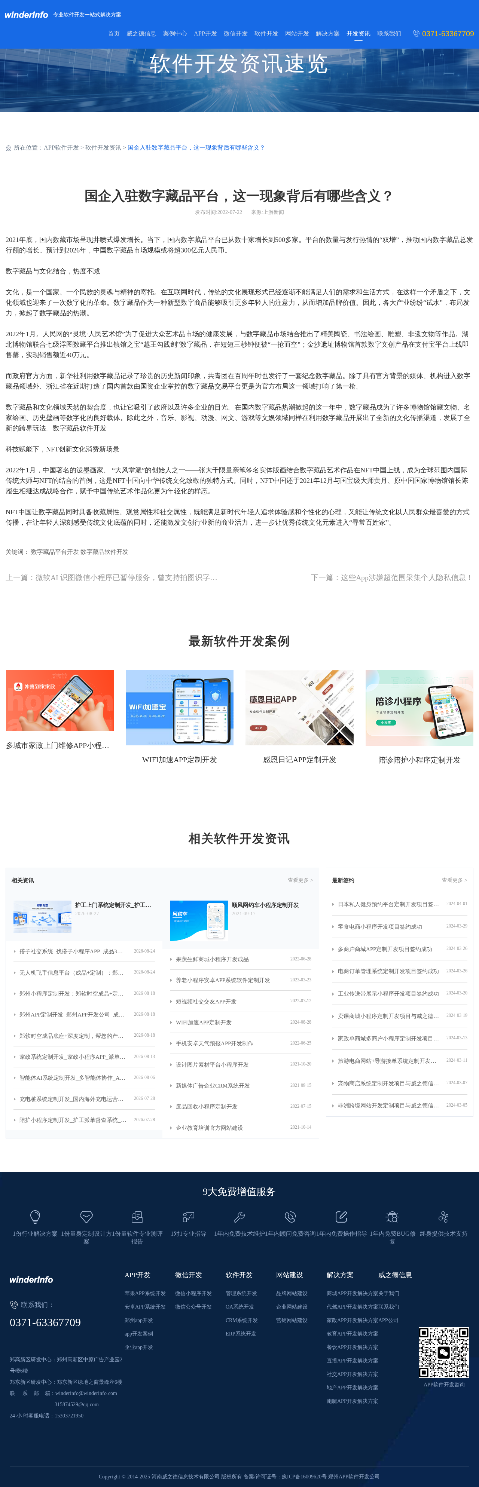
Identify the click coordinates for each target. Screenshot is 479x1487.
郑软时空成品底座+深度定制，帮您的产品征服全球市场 (72, 1036)
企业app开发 (139, 1347)
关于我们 (388, 1293)
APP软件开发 (61, 147)
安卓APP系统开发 (145, 1307)
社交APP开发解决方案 (352, 1374)
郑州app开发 (139, 1320)
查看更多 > (300, 880)
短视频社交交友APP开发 (206, 1002)
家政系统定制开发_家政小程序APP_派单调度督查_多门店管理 (72, 1057)
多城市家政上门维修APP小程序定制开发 (60, 745)
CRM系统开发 (242, 1320)
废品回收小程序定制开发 (207, 1107)
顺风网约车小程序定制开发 (265, 905)
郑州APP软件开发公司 (354, 1477)
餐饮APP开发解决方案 (352, 1347)
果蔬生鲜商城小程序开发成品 (212, 959)
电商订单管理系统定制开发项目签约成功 (388, 971)
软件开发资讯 (103, 147)
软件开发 (266, 33)
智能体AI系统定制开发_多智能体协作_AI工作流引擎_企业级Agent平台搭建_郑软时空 (72, 1078)
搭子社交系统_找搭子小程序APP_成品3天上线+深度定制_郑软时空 (72, 951)
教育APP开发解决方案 (352, 1334)
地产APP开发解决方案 (352, 1388)
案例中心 (175, 33)
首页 (114, 33)
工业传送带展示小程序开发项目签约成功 (388, 994)
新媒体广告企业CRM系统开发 (213, 1086)
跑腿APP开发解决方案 (352, 1401)
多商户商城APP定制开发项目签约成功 (385, 949)
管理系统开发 (241, 1293)
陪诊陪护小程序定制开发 (419, 760)
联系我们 (389, 33)
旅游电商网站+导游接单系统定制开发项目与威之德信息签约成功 (389, 1061)
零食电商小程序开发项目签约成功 (380, 927)
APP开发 (205, 33)
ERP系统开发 (241, 1334)
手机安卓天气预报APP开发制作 (214, 1043)
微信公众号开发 (193, 1307)
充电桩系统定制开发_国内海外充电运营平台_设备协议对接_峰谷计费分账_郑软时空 (72, 1099)
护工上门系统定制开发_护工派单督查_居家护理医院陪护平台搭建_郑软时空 (115, 905)
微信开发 (236, 33)
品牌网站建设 (292, 1293)
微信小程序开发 (193, 1293)
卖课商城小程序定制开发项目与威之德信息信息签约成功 (389, 1016)
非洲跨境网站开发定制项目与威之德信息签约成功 (389, 1106)
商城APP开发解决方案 (352, 1293)
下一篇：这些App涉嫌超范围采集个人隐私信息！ (392, 577)
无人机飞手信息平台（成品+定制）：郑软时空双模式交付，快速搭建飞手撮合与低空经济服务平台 (72, 973)
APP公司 (388, 1320)
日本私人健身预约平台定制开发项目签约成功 (389, 904)
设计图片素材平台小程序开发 (212, 1065)
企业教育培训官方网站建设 (209, 1128)
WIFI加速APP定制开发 (179, 759)
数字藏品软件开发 (80, 428)
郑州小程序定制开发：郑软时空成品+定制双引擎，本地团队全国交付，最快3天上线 (72, 994)
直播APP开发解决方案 (352, 1361)
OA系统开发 (240, 1307)
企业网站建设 (292, 1307)
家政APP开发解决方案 (352, 1320)
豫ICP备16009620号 (304, 1477)
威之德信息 (141, 33)
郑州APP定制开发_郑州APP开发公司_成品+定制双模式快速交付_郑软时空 (72, 1015)
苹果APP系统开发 (145, 1293)
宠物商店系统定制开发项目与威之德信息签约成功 (389, 1083)
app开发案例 (139, 1334)
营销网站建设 (292, 1320)
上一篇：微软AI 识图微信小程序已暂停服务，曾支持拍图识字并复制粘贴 (126, 577)
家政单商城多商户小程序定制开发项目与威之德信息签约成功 (389, 1039)
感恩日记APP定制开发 (299, 759)
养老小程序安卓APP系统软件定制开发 (223, 980)
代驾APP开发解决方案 (352, 1307)
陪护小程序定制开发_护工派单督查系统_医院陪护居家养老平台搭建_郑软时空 (72, 1120)
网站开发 (297, 33)
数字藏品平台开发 (55, 552)
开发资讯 (358, 33)
